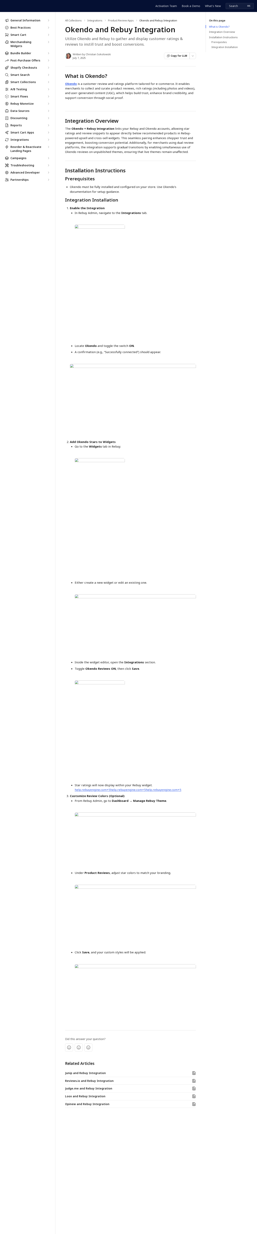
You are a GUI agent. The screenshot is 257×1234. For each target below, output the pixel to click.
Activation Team (166, 6)
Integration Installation (224, 47)
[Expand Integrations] (48, 140)
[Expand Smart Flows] (48, 96)
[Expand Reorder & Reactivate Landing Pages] (48, 147)
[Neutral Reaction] (79, 1047)
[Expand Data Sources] (48, 111)
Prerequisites (219, 42)
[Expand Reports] (48, 125)
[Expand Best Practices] (48, 27)
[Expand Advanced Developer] (48, 172)
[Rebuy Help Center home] (4, 6)
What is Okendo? (219, 26)
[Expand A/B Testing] (48, 89)
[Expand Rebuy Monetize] (48, 103)
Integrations (94, 20)
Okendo (71, 84)
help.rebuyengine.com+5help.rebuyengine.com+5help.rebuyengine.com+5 (128, 790)
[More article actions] (193, 56)
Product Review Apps (121, 20)
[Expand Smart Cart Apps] (48, 132)
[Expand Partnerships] (48, 180)
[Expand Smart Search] (48, 75)
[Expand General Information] (48, 20)
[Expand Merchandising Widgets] (48, 42)
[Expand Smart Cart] (48, 35)
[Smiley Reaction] (88, 1047)
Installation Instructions (223, 37)
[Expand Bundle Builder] (48, 53)
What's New (213, 6)
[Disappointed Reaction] (69, 1047)
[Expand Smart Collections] (48, 82)
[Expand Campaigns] (48, 158)
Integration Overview (222, 32)
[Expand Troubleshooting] (48, 165)
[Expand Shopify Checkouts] (48, 67)
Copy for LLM (179, 55)
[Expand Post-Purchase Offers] (48, 60)
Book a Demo (191, 6)
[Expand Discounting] (48, 118)
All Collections (73, 20)
